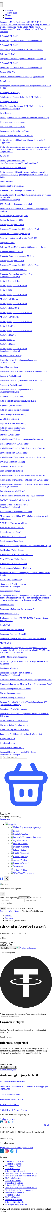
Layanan (9, 10)
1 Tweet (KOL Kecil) (14, 1161)
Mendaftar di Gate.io (14, 1183)
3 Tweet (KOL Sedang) (15, 1171)
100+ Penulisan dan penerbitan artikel (21, 1173)
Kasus (8, 15)
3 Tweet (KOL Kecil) (14, 1202)
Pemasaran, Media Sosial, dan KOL (15, 22)
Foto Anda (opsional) (9, 898)
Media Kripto (34, 27)
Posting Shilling (33, 24)
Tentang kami (11, 13)
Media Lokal (11, 27)
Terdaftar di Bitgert (13, 1164)
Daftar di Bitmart (12, 1197)
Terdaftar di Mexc (12, 1168)
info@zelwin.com (25, 1147)
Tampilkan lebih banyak (10, 108)
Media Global (23, 27)
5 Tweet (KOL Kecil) (14, 1185)
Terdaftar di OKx (12, 1195)
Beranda (3, 911)
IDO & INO (36, 22)
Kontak (8, 17)
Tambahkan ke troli (8, 948)
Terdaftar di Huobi (13, 1180)
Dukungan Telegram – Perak (17, 1204)
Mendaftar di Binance (14, 1192)
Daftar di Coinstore (13, 1178)
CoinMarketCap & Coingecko (13, 24)
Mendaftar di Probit (13, 1199)
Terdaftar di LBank (13, 1166)
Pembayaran (5, 819)
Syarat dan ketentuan (9, 1147)
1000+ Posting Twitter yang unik (19, 1190)
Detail (46, 1125)
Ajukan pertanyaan (28, 948)
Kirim (3, 909)
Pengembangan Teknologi (11, 29)
